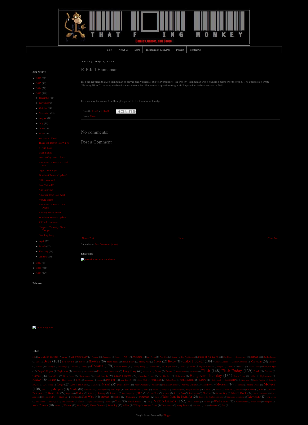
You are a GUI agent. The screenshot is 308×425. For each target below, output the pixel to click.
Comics (97, 365)
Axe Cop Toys (46, 189)
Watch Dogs (256, 401)
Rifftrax (91, 393)
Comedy (84, 366)
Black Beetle (112, 361)
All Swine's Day (79, 356)
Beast (38, 361)
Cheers (39, 366)
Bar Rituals (227, 357)
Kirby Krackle (259, 380)
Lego (60, 384)
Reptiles (69, 393)
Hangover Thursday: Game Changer (52, 228)
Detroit (191, 366)
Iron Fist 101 (126, 379)
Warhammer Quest (48, 138)
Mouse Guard (253, 384)
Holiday (52, 379)
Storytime (130, 396)
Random (250, 389)
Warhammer (221, 401)
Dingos (220, 366)
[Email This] (118, 111)
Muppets (57, 389)
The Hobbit (40, 401)
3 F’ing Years (45, 147)
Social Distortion (261, 393)
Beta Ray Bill (68, 361)
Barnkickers (241, 356)
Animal (95, 356)
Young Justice (183, 405)
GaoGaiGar (53, 376)
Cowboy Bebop (139, 366)
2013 (39, 93)
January (43, 256)
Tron (148, 401)
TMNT (109, 401)
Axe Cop (164, 356)
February (44, 251)
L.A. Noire (48, 384)
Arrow (117, 357)
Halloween (180, 376)
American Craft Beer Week (52, 194)
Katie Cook (216, 380)
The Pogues (53, 401)
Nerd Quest (102, 389)
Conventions (120, 366)
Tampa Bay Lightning (235, 397)
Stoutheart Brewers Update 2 (53, 217)
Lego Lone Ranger (48, 170)
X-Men (126, 405)
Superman (144, 396)
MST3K (45, 389)
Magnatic (94, 384)
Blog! (110, 49)
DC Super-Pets (169, 366)
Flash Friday (231, 370)
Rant (261, 389)
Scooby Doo (178, 393)
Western (67, 405)
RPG (139, 393)
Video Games (165, 400)
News (155, 389)
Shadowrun (194, 393)
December (44, 97)
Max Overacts (141, 384)
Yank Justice (167, 405)
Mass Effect (123, 384)
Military (155, 384)
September (44, 113)
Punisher (228, 389)
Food (256, 371)
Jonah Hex (156, 379)
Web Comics (40, 405)
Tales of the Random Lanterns (211, 397)
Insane (100, 380)
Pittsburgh (177, 389)
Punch (218, 389)
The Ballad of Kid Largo (158, 49)
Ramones (239, 389)
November (44, 102)
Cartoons (256, 361)
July (41, 123)
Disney (230, 366)
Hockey (36, 379)
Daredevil (153, 366)
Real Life (53, 393)
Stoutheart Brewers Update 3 (53, 175)
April (42, 241)
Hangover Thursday (206, 375)
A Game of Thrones (48, 356)
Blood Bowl (128, 361)
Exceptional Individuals (108, 371)
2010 (39, 273)
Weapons (268, 401)
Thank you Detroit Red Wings (54, 142)
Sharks (206, 393)
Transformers (134, 401)
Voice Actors (193, 401)
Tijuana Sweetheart (95, 401)
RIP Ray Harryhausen (50, 212)
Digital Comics (206, 366)
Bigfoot (82, 361)
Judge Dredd (171, 380)
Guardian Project (146, 376)
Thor (80, 401)
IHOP (78, 380)
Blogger (167, 415)
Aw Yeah (151, 356)
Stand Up (63, 396)
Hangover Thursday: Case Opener (52, 206)
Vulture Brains (46, 199)
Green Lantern (122, 376)
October (43, 108)
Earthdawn (77, 371)
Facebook (147, 371)
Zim (205, 405)
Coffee (74, 366)
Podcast (180, 49)
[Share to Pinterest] (134, 111)
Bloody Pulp (144, 361)
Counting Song (46, 235)
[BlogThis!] (122, 111)
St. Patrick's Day (49, 397)
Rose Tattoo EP (46, 185)
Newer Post (88, 238)
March (42, 246)
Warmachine (241, 401)
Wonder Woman (97, 405)
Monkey (206, 384)
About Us (123, 49)
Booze (172, 361)
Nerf (146, 389)
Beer (47, 361)
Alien (64, 356)
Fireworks (194, 371)
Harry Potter (239, 376)
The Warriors (68, 401)
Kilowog (245, 379)
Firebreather (181, 371)
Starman (105, 396)
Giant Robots (101, 376)
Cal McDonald (221, 361)
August (43, 118)
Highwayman (266, 376)
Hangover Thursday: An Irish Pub (53, 164)
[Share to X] (126, 111)
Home (181, 238)
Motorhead (239, 384)
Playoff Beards (192, 389)
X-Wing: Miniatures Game (145, 405)
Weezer (57, 405)
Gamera (268, 371)
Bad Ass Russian (188, 357)
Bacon (174, 356)
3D (33, 357)
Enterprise (89, 371)
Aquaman (106, 356)
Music (93, 116)
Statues (116, 396)
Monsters (222, 384)
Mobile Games (189, 384)
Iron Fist (110, 379)
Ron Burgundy (128, 393)
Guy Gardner (165, 376)
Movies (270, 384)
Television (253, 396)
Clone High (63, 366)
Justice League (187, 379)
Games (36, 376)
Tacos (157, 397)
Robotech (114, 393)
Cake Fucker (193, 361)
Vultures (207, 401)
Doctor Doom (254, 366)
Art (125, 356)
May (41, 133)
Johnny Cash (142, 380)
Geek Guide (68, 376)
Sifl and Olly (221, 393)
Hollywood (67, 379)
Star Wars (88, 396)
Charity (272, 361)
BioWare (94, 361)
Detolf (182, 366)
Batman (254, 356)
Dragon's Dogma (45, 371)
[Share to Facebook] (130, 111)
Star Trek (75, 397)
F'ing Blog (129, 371)
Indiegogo (88, 379)
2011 (39, 267)
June (41, 128)
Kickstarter (230, 379)
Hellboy (253, 376)
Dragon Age (269, 366)
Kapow (202, 379)
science (166, 393)
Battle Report (269, 356)
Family (169, 371)
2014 (39, 88)
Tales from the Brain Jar (177, 396)
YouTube (196, 405)
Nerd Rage (115, 389)
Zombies (214, 405)
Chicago (50, 366)
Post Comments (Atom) (106, 244)
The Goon (271, 396)
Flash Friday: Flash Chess (52, 157)
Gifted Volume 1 (47, 180)
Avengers (137, 356)
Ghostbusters (84, 376)
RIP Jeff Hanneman (48, 222)
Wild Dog (81, 405)
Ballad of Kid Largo (208, 356)
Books (157, 361)
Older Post (273, 238)
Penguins (166, 389)
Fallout (158, 371)
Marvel (106, 384)
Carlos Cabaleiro (239, 361)
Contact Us (195, 49)
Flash (205, 370)
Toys (118, 401)
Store (137, 49)
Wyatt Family (45, 152)
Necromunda (89, 389)
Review (80, 393)
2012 (39, 262)
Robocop (101, 393)
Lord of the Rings (78, 384)
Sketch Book (239, 393)
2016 (39, 77)
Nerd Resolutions (132, 389)
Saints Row (153, 393)
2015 (39, 83)
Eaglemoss (62, 371)
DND (241, 366)
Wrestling (112, 405)
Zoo (223, 405)
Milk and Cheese (170, 384)
